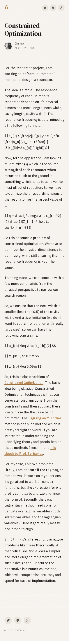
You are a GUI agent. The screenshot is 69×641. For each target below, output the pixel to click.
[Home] (6, 8)
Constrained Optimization (23, 383)
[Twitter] (45, 7)
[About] (61, 7)
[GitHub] (53, 7)
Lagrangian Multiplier (44, 418)
